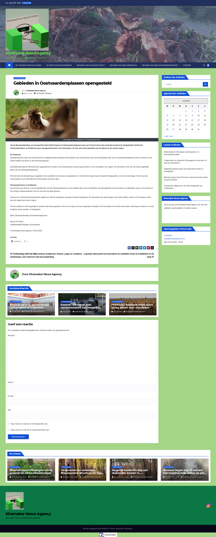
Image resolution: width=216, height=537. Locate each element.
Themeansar (128, 528)
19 (167, 125)
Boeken (187, 65)
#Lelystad (40, 93)
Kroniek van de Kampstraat (91, 65)
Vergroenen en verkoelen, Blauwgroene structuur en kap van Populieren (81, 472)
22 (186, 125)
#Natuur (48, 93)
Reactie (11, 335)
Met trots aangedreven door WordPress (96, 528)
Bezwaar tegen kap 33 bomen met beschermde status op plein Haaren (184, 472)
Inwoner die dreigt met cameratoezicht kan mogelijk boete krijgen (80, 307)
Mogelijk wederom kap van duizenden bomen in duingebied (130, 472)
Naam (11, 382)
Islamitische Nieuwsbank (59, 65)
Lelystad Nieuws (19, 78)
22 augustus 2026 (19, 477)
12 (167, 120)
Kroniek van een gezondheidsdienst (160, 65)
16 (192, 120)
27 (173, 129)
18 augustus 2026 (121, 477)
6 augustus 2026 (172, 477)
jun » (171, 136)
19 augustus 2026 (70, 477)
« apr (166, 136)
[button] (204, 65)
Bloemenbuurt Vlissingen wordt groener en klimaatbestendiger (31, 471)
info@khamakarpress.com (174, 239)
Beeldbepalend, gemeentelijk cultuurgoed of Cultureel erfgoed (29, 307)
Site (9, 410)
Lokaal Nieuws (15, 467)
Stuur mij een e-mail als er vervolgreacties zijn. (29, 424)
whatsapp (168, 235)
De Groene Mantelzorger (28, 65)
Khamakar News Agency (28, 53)
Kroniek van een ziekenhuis (123, 65)
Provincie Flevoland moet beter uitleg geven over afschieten (132, 306)
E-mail (11, 396)
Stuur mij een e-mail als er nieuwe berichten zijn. (30, 430)
